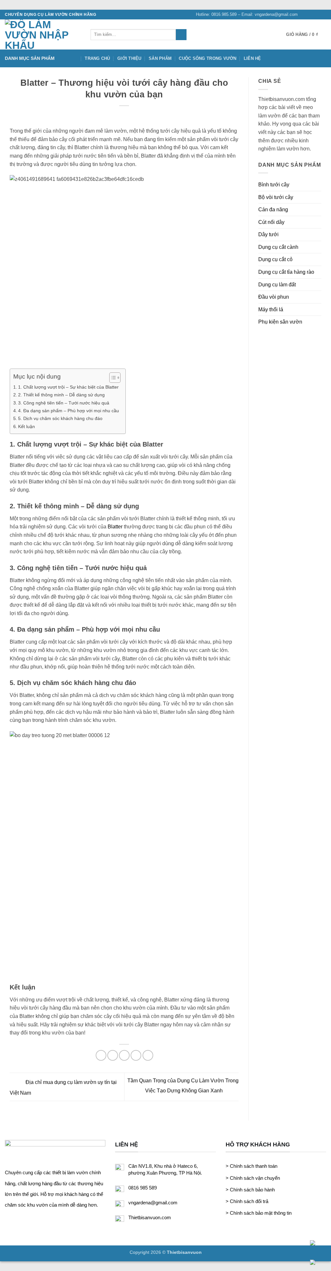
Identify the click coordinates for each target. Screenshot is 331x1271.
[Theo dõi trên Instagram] (311, 14)
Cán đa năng (273, 209)
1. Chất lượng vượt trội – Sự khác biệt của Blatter (68, 387)
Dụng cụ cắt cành (278, 247)
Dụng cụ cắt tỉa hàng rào (286, 272)
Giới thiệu (129, 58)
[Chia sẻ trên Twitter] (112, 1055)
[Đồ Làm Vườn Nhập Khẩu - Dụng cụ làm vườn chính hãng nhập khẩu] (43, 34)
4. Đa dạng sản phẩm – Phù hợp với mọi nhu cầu (68, 410)
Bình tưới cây (273, 184)
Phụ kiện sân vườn (280, 322)
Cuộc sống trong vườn (207, 58)
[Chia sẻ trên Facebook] (101, 1055)
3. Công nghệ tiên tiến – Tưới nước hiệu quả (63, 402)
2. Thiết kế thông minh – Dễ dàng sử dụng (61, 394)
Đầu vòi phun (273, 297)
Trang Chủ (97, 58)
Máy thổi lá (270, 309)
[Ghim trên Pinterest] (136, 1055)
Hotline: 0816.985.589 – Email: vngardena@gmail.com (247, 14)
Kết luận (26, 426)
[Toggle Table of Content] (111, 377)
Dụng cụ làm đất (277, 284)
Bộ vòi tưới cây (275, 197)
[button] (306, 35)
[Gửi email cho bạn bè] (124, 1055)
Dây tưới (268, 234)
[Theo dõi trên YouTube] (323, 14)
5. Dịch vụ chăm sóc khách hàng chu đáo (60, 418)
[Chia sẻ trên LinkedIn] (148, 1055)
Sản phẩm (160, 58)
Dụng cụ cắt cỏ (275, 259)
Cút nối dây (271, 222)
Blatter (115, 526)
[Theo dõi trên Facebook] (304, 14)
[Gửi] (181, 34)
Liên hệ (252, 58)
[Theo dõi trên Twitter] (317, 14)
